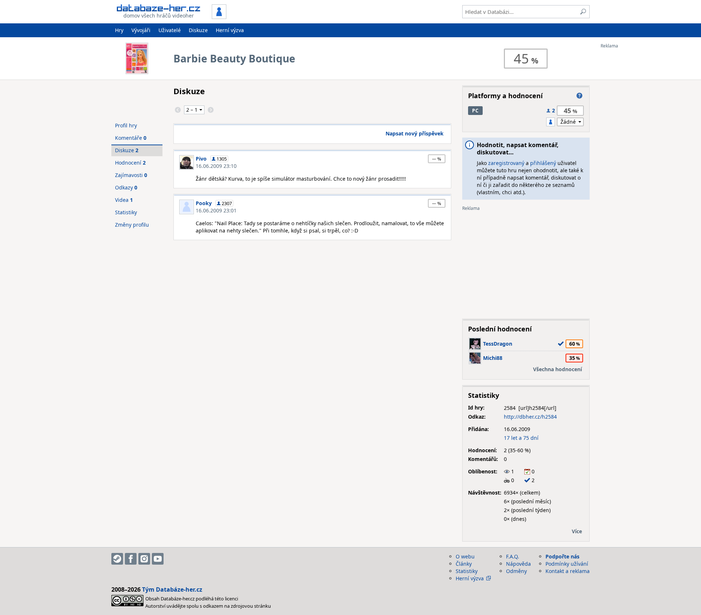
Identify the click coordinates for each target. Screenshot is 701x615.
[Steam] (117, 559)
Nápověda (518, 563)
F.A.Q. (512, 556)
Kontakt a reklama (567, 571)
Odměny (516, 571)
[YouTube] (158, 559)
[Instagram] (144, 559)
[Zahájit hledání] (583, 12)
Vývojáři (140, 30)
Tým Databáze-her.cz (172, 589)
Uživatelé (169, 30)
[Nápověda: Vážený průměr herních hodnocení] (579, 95)
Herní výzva (230, 30)
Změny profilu (132, 224)
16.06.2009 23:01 (216, 210)
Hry (119, 30)
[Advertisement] (630, 158)
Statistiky (126, 212)
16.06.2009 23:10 (216, 165)
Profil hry (126, 125)
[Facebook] (131, 559)
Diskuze (198, 30)
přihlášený (543, 162)
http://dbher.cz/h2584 (530, 416)
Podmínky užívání (566, 563)
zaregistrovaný (506, 162)
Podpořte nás (562, 556)
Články (464, 563)
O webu (465, 556)
